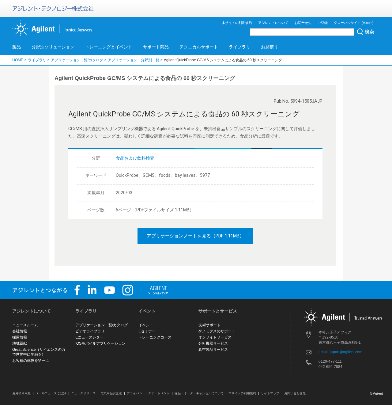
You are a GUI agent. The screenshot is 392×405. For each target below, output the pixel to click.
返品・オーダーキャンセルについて (199, 393)
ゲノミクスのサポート (216, 331)
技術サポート (209, 325)
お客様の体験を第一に (30, 360)
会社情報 (19, 331)
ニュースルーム (25, 325)
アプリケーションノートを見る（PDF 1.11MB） (195, 236)
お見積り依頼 (21, 393)
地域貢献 (19, 343)
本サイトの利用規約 (237, 23)
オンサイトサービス (215, 337)
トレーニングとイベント (108, 46)
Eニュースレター (89, 337)
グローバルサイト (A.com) (354, 23)
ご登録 (323, 23)
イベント (145, 325)
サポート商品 (156, 46)
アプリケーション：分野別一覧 (133, 60)
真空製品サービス (213, 349)
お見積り (269, 46)
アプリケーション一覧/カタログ (77, 60)
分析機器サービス (213, 343)
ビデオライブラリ (90, 331)
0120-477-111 (330, 361)
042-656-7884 (330, 367)
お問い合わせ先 (295, 393)
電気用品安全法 (111, 393)
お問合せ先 (303, 23)
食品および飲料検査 (135, 158)
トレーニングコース (155, 337)
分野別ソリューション (53, 46)
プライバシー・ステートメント (148, 393)
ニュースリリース (83, 393)
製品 (16, 46)
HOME (17, 60)
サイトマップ (270, 393)
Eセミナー (147, 331)
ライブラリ (239, 46)
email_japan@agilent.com (340, 352)
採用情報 (19, 337)
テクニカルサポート (198, 46)
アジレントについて (273, 23)
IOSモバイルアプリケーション (100, 343)
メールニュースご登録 (51, 393)
